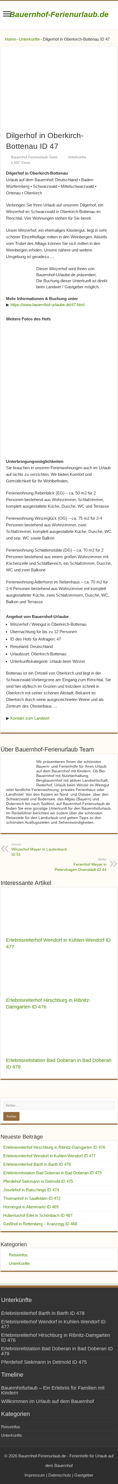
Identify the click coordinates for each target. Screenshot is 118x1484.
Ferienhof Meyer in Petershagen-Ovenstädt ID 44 (80, 865)
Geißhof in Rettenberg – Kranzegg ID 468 (40, 1224)
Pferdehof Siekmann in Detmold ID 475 (38, 1181)
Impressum (34, 1475)
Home (10, 39)
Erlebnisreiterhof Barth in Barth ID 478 (37, 1164)
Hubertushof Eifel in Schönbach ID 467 (37, 1215)
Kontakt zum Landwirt (29, 718)
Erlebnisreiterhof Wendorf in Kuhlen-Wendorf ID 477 (49, 1155)
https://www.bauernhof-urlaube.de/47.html (47, 304)
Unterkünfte (29, 39)
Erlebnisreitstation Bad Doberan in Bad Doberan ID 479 (52, 1172)
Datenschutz (59, 1475)
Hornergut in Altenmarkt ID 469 (30, 1206)
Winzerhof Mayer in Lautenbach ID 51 (39, 850)
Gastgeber (83, 1475)
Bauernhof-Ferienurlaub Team (34, 157)
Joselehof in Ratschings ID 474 (31, 1189)
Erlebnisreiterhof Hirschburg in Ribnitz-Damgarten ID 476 (54, 1147)
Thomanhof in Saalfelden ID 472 (31, 1198)
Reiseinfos (18, 1255)
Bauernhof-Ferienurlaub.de (59, 14)
